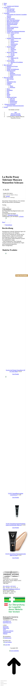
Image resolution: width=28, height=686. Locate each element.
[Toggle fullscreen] (4, 683)
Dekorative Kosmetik (13, 215)
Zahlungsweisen (7, 632)
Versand (8, 196)
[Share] (2, 683)
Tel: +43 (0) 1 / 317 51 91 (9, 586)
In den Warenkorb (7, 209)
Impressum (5, 626)
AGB (4, 629)
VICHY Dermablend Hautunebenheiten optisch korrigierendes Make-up (15, 524)
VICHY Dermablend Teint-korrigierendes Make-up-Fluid (15, 554)
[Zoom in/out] (6, 683)
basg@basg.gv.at (7, 622)
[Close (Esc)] (1, 683)
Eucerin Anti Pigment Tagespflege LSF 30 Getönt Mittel (15, 370)
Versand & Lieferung (8, 631)
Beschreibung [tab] (8, 225)
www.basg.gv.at (7, 621)
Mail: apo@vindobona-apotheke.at (11, 589)
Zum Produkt (15, 374)
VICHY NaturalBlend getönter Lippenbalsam (15, 494)
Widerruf (5, 633)
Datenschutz (6, 628)
